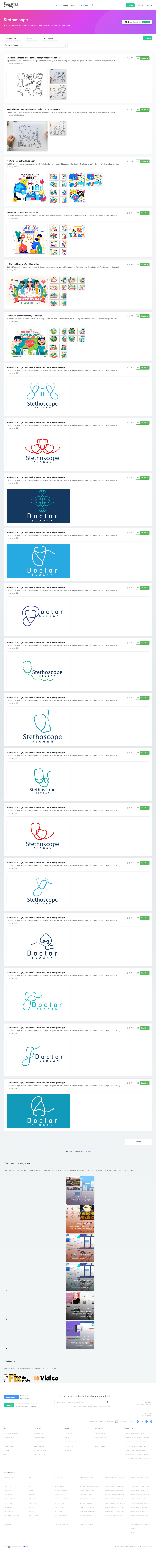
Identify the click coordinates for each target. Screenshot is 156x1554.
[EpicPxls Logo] (11, 5)
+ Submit (148, 38)
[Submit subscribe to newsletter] (107, 1402)
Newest (32, 38)
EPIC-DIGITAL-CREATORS (99, 1421)
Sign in (140, 5)
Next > (138, 1142)
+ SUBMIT (9, 1405)
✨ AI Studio (83, 5)
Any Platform (50, 38)
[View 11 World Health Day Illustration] (78, 181)
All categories (13, 38)
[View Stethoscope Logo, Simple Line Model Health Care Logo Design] (78, 389)
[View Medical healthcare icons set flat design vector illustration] (78, 78)
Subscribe (87, 1151)
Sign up (149, 5)
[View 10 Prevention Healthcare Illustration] (78, 232)
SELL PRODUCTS (11, 1397)
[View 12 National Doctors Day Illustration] (78, 284)
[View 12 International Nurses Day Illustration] (78, 336)
